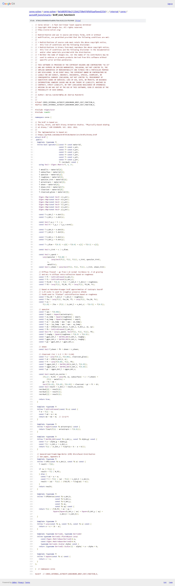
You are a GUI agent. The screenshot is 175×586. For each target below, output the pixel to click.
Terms (27, 582)
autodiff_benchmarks (40, 14)
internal (114, 11)
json (171, 582)
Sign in (170, 4)
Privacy (21, 582)
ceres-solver (35, 11)
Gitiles (14, 582)
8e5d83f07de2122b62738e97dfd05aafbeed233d (82, 11)
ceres (123, 11)
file (78, 21)
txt (165, 582)
